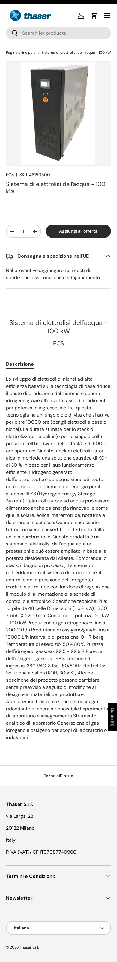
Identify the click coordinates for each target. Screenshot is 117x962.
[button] (94, 15)
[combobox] (58, 33)
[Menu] (107, 15)
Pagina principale (21, 52)
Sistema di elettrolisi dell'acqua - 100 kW (76, 52)
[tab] (20, 364)
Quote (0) (112, 717)
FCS (10, 174)
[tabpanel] (58, 558)
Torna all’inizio (59, 775)
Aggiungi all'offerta (78, 231)
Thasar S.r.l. (29, 947)
